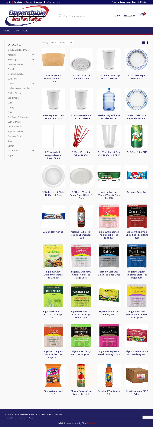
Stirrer (11, 145)
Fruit (10, 112)
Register (18, 2)
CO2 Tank (12, 78)
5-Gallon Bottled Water (19, 50)
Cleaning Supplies (16, 73)
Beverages (13, 59)
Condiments (13, 97)
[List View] (147, 42)
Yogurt (11, 155)
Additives (12, 54)
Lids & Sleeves (15, 126)
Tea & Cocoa (14, 150)
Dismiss (91, 423)
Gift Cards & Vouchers (18, 117)
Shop (117, 16)
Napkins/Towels (15, 131)
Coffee (11, 83)
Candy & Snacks (15, 64)
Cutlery (11, 107)
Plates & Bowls (15, 136)
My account (130, 16)
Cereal (11, 69)
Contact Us (53, 2)
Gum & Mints (14, 121)
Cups (10, 102)
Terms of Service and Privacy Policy (19, 418)
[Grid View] (143, 42)
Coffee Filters (14, 93)
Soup (10, 141)
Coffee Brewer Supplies (19, 88)
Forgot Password (35, 2)
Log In (7, 2)
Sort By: (45, 42)
